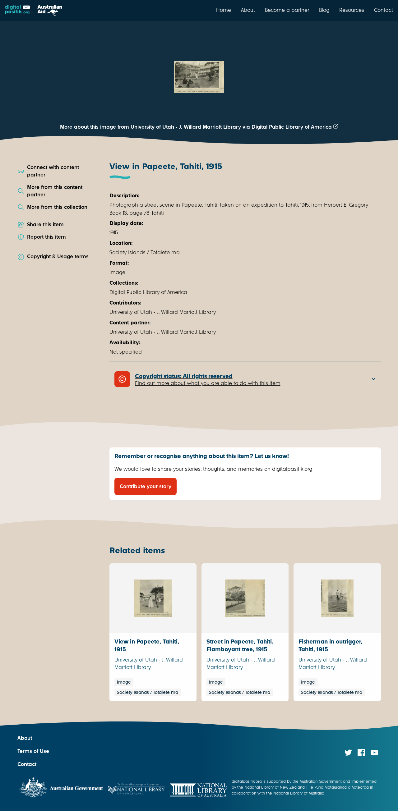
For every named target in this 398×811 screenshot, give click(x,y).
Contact (383, 10)
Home (223, 10)
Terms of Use (33, 751)
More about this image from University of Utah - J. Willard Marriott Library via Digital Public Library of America (196, 127)
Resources (351, 10)
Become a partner (287, 10)
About (248, 10)
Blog (324, 10)
